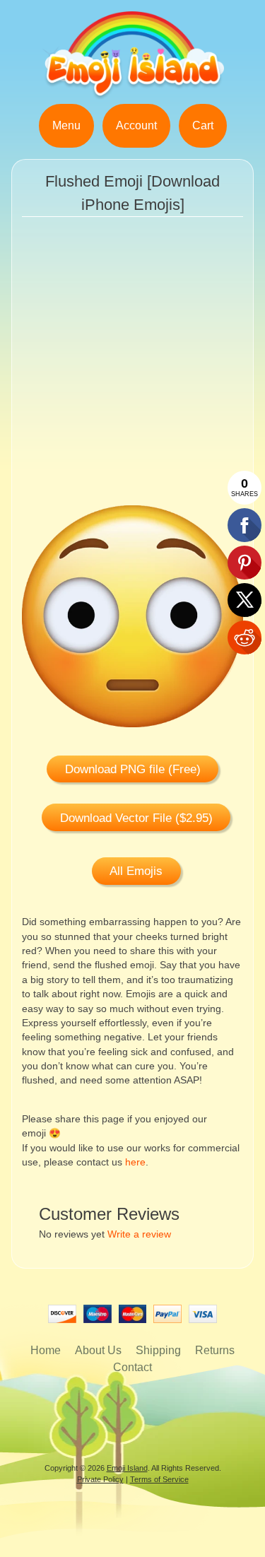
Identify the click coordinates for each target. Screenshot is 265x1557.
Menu (66, 125)
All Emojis (136, 871)
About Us (98, 1350)
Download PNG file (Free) (133, 769)
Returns (215, 1350)
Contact (132, 1367)
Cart (202, 125)
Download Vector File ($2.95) (136, 818)
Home (45, 1350)
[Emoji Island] (133, 95)
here (135, 1162)
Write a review (139, 1234)
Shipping (158, 1350)
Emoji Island (127, 1468)
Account (136, 125)
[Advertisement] (132, 372)
